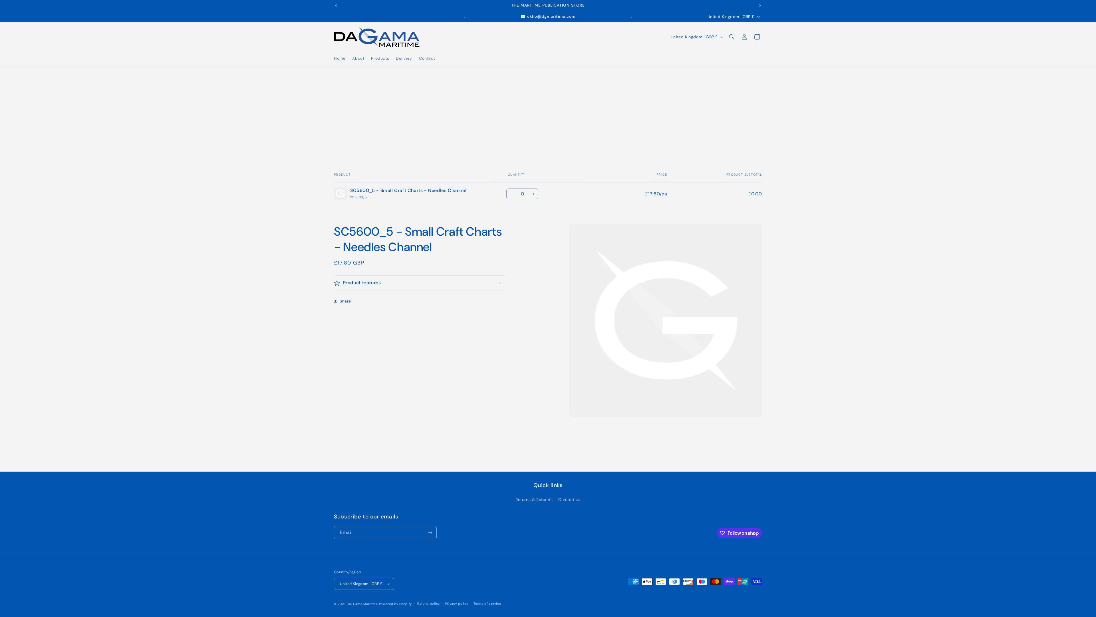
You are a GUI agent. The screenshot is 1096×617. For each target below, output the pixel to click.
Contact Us (569, 499)
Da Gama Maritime (363, 604)
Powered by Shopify (395, 604)
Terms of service (487, 604)
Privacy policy (456, 604)
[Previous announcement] (336, 5)
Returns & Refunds (534, 499)
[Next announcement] (760, 5)
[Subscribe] (430, 532)
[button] (732, 37)
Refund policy (428, 604)
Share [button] (345, 301)
